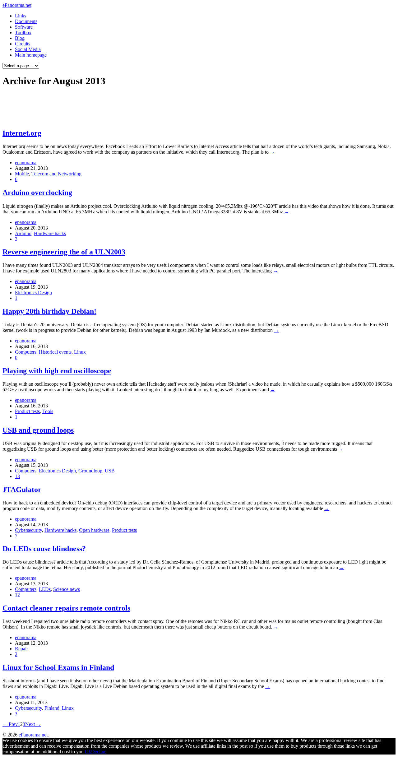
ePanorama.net (16, 5)
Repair (21, 648)
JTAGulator (21, 489)
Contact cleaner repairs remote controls (66, 608)
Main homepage (31, 55)
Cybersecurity (28, 530)
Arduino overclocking (37, 192)
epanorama (25, 162)
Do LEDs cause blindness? (44, 549)
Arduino (23, 233)
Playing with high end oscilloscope (56, 371)
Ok (88, 751)
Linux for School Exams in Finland (58, 667)
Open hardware (94, 530)
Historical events (55, 352)
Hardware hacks (50, 233)
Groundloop (90, 470)
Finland (51, 708)
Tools (47, 411)
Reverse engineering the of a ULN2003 (63, 252)
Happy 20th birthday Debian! (49, 311)
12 (17, 594)
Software (24, 27)
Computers (25, 352)
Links (20, 15)
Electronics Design (33, 292)
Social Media (28, 49)
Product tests (27, 411)
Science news (66, 589)
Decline (98, 751)
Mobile (22, 173)
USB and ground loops (38, 430)
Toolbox (23, 32)
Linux (80, 352)
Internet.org (21, 133)
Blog (20, 38)
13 (17, 476)
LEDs (45, 589)
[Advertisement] (119, 108)
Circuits (22, 43)
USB (110, 470)
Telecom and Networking (56, 173)
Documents (26, 21)
